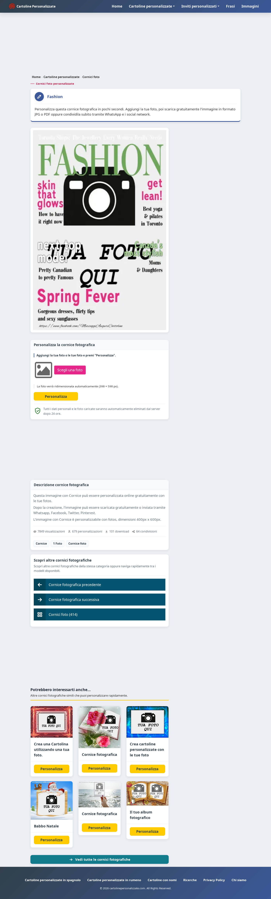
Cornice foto (77, 543)
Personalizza (51, 768)
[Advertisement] (135, 45)
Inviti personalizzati (199, 6)
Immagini (250, 6)
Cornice (41, 543)
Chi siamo (239, 880)
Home (117, 6)
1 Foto (57, 543)
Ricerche (190, 880)
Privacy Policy (214, 880)
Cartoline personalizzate (150, 6)
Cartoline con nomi (162, 880)
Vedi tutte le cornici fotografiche (102, 859)
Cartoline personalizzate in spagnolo (53, 880)
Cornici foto (91, 77)
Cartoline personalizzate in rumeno (114, 880)
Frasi (230, 6)
